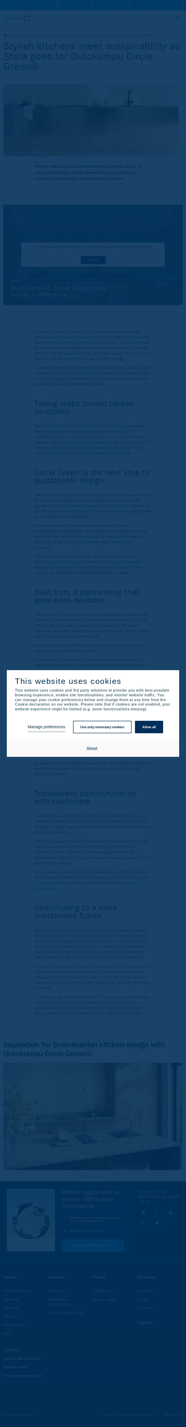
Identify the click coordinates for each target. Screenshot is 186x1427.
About (92, 748)
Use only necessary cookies (102, 727)
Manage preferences (46, 727)
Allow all (149, 727)
